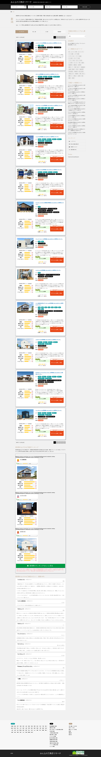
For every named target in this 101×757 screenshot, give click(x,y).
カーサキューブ (21, 654)
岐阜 (31, 728)
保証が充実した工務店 (53, 734)
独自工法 (70, 734)
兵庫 (15, 730)
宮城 (20, 726)
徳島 (37, 730)
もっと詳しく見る (57, 63)
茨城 (31, 726)
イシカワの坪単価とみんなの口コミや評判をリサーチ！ (47, 136)
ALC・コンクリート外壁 (73, 51)
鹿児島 (29, 732)
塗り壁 (77, 69)
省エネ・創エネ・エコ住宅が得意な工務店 (56, 729)
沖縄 (31, 732)
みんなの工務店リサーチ (50, 753)
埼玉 (40, 726)
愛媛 (43, 730)
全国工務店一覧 (73, 149)
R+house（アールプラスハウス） (25, 666)
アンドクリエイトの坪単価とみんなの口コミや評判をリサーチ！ (49, 238)
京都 (46, 728)
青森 (15, 726)
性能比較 (76, 73)
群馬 (34, 726)
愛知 (37, 728)
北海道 (12, 726)
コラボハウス (22, 531)
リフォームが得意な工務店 (54, 744)
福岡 (12, 732)
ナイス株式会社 (23, 459)
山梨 (26, 728)
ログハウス (75, 62)
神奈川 (12, 728)
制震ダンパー (71, 67)
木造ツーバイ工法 (71, 727)
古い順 (47, 31)
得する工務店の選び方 (75, 144)
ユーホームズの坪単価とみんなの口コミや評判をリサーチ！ (48, 270)
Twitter (11, 753)
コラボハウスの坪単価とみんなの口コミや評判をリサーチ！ (48, 339)
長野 (29, 728)
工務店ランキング (74, 146)
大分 (23, 732)
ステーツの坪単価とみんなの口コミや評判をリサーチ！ (47, 74)
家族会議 (75, 71)
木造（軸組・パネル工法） (73, 726)
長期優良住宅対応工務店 (53, 739)
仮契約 (83, 62)
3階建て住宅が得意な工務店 (54, 743)
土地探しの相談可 (72, 69)
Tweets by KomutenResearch (73, 156)
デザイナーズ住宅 (77, 58)
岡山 (29, 730)
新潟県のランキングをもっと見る (41, 566)
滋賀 (43, 728)
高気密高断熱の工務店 (53, 726)
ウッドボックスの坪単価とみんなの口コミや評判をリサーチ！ (49, 410)
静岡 (34, 728)
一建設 (19, 678)
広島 (31, 730)
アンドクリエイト (22, 633)
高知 (46, 730)
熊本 (20, 732)
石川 (20, 728)
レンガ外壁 (70, 62)
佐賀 (15, 732)
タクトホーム (21, 643)
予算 (79, 62)
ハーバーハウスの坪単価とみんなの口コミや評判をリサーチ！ (49, 42)
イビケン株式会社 (22, 601)
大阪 (12, 730)
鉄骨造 (70, 731)
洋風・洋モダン (82, 73)
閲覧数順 (59, 31)
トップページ (73, 141)
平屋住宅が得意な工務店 (53, 741)
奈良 (17, 730)
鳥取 (23, 730)
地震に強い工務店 (52, 727)
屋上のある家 (81, 71)
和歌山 (21, 730)
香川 (40, 730)
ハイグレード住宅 (72, 60)
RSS (12, 753)
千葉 (43, 726)
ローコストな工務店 (53, 736)
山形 (26, 726)
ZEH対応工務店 (52, 731)
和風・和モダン (77, 67)
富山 (17, 728)
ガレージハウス (80, 51)
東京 (46, 726)
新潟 (15, 728)
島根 (26, 730)
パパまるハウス (21, 579)
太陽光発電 (81, 69)
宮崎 (26, 732)
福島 (29, 726)
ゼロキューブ (21, 608)
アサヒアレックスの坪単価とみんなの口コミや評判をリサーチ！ (49, 105)
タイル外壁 (70, 58)
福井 (23, 728)
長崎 (17, 732)
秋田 (23, 726)
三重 (40, 728)
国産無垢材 (83, 67)
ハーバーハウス (23, 495)
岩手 (17, 726)
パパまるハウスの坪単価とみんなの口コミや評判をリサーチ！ (49, 169)
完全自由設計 (71, 71)
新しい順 (34, 31)
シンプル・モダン (72, 56)
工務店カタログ (71, 73)
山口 (34, 730)
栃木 (37, 726)
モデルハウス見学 (79, 60)
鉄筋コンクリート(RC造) (73, 729)
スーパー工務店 (78, 56)
